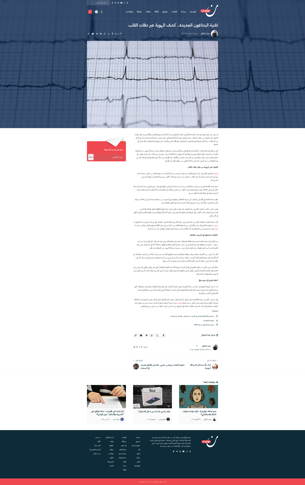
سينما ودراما (122, 458)
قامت (180, 303)
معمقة (139, 11)
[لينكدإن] (134, 347)
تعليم (138, 462)
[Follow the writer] (197, 346)
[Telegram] (115, 3)
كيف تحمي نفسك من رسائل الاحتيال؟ (154, 411)
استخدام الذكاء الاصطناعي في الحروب (202, 316)
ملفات (148, 11)
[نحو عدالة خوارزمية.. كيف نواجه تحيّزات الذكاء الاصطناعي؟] (198, 396)
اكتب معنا (97, 445)
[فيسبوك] (142, 347)
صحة (124, 466)
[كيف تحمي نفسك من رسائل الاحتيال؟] (152, 396)
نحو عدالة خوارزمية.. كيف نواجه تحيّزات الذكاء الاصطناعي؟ (199, 413)
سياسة (183, 11)
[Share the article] (112, 33)
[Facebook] (127, 3)
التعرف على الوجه (176, 316)
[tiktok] (173, 451)
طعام (124, 462)
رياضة (138, 458)
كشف (216, 173)
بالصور (112, 466)
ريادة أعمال (122, 449)
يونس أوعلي (207, 419)
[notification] (101, 11)
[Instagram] (118, 3)
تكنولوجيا (137, 466)
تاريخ (138, 453)
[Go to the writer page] (215, 347)
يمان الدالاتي (205, 33)
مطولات (111, 445)
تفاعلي (112, 458)
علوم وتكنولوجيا (208, 320)
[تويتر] (139, 347)
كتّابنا (98, 441)
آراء (139, 449)
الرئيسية (193, 11)
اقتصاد (174, 11)
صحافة (124, 441)
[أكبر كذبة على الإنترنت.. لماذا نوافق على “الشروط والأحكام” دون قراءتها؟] (106, 396)
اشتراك (91, 157)
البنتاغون (186, 316)
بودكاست (129, 11)
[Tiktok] (112, 3)
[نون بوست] (209, 12)
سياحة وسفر (122, 453)
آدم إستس (162, 419)
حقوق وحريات (135, 445)
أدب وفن (123, 445)
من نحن (97, 437)
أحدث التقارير (110, 437)
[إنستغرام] (137, 347)
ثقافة (156, 11)
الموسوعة (111, 462)
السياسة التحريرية (95, 449)
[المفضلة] (90, 12)
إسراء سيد (116, 419)
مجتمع (165, 11)
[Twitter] (124, 3)
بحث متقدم (96, 453)
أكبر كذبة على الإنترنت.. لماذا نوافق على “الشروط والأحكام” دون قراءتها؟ (107, 413)
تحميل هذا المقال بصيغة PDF (204, 325)
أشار (216, 228)
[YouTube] (121, 3)
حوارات (111, 449)
